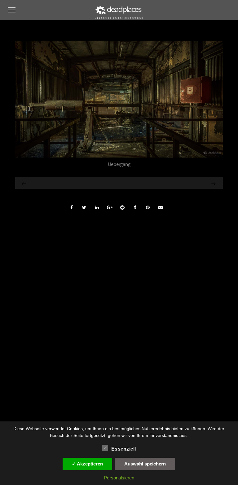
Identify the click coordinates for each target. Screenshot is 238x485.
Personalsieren (119, 477)
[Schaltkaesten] (188, 183)
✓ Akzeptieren (87, 463)
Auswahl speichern (145, 463)
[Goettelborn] (24, 183)
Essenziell (123, 449)
